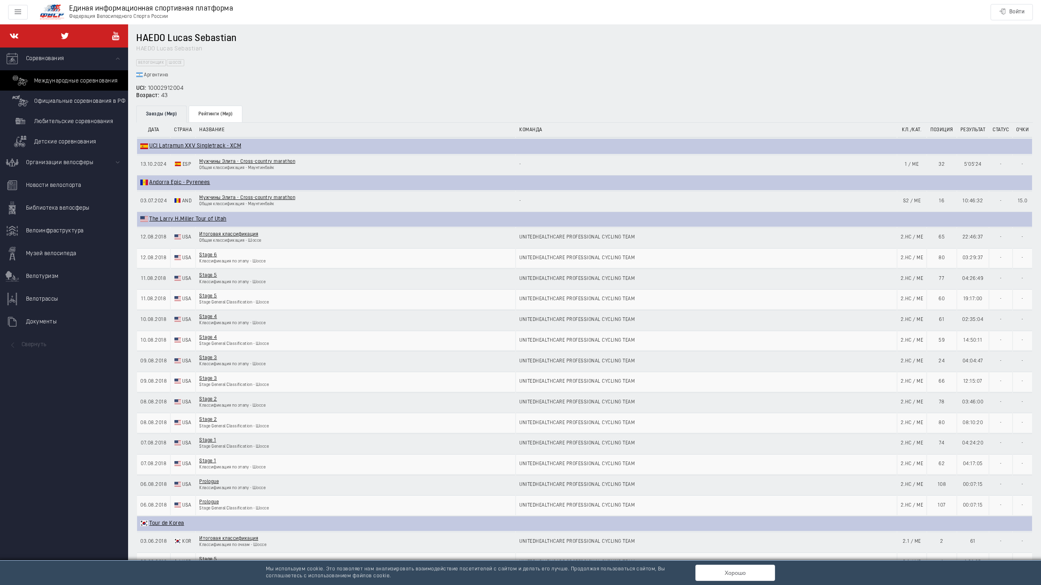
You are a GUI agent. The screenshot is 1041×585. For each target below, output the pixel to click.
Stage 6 (208, 255)
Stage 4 (208, 316)
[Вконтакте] (14, 36)
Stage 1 (207, 440)
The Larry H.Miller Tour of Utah (187, 219)
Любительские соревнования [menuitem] (73, 122)
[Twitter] (65, 36)
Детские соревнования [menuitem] (64, 142)
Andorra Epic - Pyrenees (179, 183)
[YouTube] (115, 36)
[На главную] (52, 12)
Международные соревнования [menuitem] (75, 81)
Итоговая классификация (228, 234)
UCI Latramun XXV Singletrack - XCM (195, 146)
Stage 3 (208, 357)
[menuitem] (64, 100)
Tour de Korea (166, 523)
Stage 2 (208, 399)
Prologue (209, 481)
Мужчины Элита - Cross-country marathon (247, 161)
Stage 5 (208, 275)
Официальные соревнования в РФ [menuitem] (79, 101)
